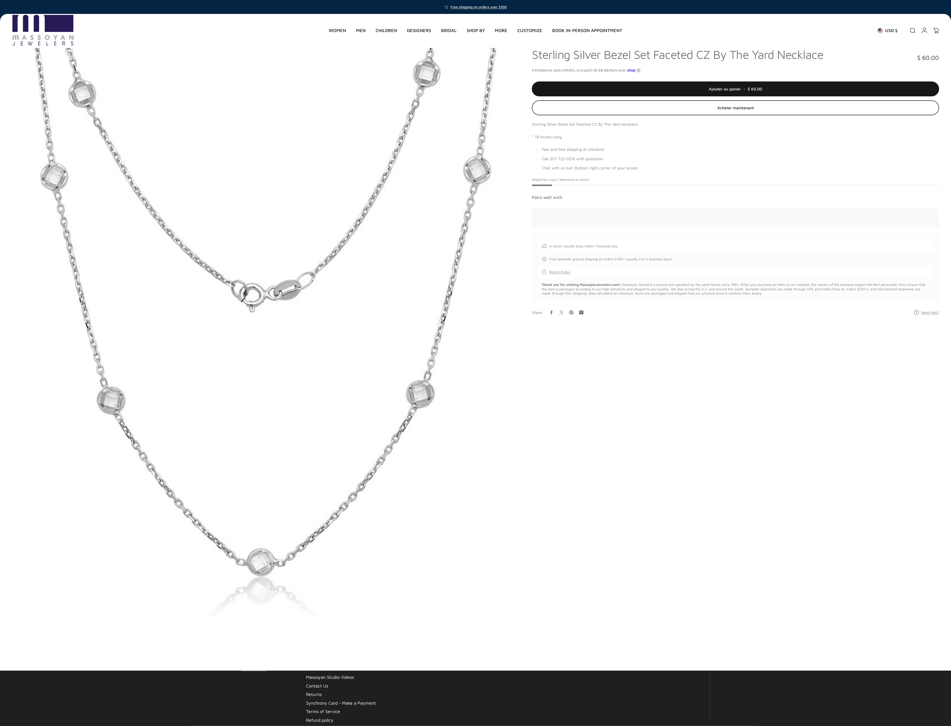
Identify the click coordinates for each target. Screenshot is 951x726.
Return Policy (559, 272)
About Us (315, 668)
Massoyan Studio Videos (330, 677)
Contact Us (317, 685)
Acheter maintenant (735, 108)
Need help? (930, 312)
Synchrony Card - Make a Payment (341, 702)
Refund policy (319, 720)
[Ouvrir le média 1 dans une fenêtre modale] (260, 355)
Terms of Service (323, 711)
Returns (314, 694)
